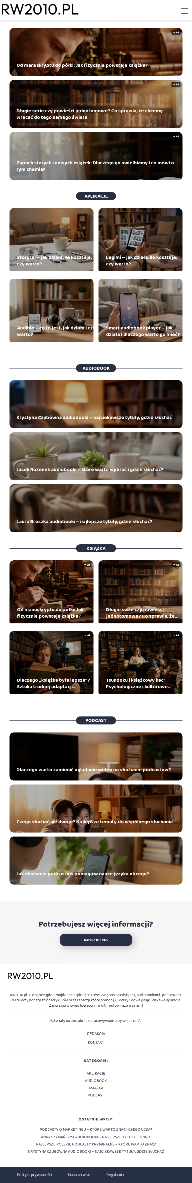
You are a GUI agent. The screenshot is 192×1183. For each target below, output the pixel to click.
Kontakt (96, 1043)
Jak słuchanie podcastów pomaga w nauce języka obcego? (82, 874)
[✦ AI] (52, 622)
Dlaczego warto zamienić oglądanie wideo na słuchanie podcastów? (93, 769)
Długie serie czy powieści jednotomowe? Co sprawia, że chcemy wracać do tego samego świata (89, 114)
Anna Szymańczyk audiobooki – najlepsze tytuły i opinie (96, 1137)
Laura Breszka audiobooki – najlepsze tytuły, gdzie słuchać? (84, 521)
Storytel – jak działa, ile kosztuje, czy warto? (54, 260)
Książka (96, 548)
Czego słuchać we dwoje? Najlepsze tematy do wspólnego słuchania (94, 822)
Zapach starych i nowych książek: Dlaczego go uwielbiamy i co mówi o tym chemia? (95, 166)
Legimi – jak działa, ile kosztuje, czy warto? (141, 260)
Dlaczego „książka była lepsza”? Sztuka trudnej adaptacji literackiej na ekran (53, 683)
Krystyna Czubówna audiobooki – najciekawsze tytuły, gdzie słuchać (94, 417)
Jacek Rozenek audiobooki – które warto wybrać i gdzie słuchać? (90, 469)
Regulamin (115, 1175)
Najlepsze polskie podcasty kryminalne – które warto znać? (96, 1144)
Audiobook (96, 368)
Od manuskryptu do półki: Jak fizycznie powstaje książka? (82, 65)
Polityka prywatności (34, 1175)
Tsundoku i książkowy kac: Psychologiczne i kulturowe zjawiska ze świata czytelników (141, 683)
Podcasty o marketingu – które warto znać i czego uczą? (96, 1129)
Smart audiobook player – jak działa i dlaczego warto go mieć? (143, 331)
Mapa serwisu (79, 1175)
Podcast (96, 720)
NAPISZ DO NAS (96, 940)
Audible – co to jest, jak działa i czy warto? (56, 331)
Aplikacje (96, 196)
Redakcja (96, 1034)
